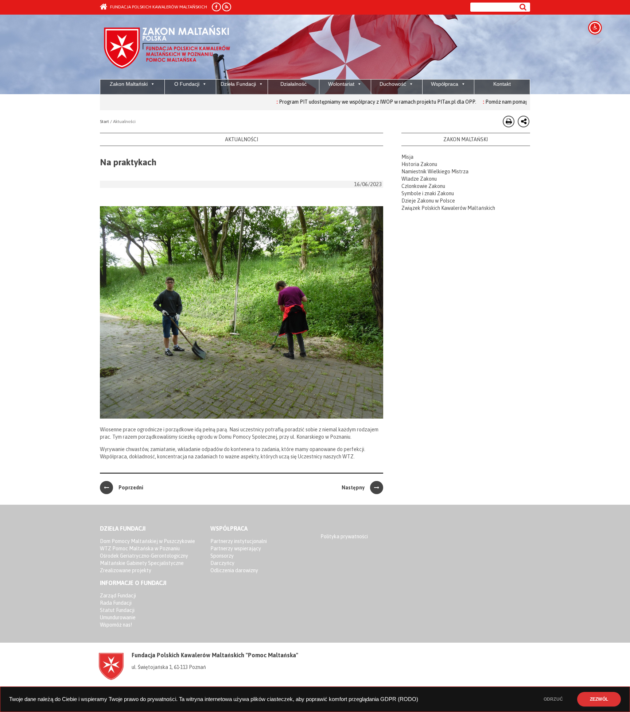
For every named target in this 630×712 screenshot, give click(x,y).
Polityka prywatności (344, 536)
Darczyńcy (222, 563)
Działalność (293, 84)
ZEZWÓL (599, 699)
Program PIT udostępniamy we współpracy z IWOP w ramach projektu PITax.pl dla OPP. (351, 102)
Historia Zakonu (419, 164)
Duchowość (393, 84)
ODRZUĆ (553, 699)
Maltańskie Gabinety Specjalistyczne (142, 563)
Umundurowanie (118, 617)
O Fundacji (186, 84)
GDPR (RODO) (399, 699)
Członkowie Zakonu (423, 186)
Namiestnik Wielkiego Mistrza (434, 171)
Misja (407, 157)
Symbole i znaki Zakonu (427, 193)
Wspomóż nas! (116, 625)
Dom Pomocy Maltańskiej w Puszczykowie (147, 541)
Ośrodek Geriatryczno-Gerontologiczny (144, 556)
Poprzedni (130, 487)
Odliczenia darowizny (234, 570)
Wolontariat (341, 84)
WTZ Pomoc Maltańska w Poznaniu (140, 548)
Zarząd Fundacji (118, 596)
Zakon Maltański (129, 84)
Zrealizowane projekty (125, 570)
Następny (353, 487)
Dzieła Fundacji (238, 84)
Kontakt (502, 84)
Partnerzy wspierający (235, 548)
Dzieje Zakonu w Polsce (428, 201)
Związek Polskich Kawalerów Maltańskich (448, 208)
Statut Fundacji (117, 610)
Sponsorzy (222, 556)
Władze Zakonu (419, 179)
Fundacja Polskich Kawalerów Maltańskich (158, 6)
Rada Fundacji (116, 603)
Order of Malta (168, 47)
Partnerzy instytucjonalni (238, 541)
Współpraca (444, 84)
